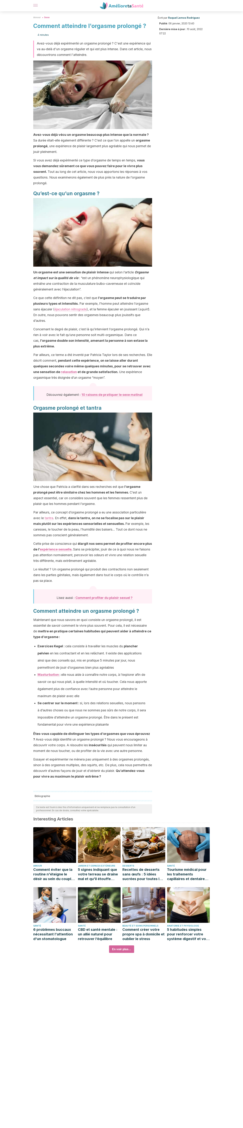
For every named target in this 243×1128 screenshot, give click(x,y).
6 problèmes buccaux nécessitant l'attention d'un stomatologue (53, 934)
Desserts (128, 865)
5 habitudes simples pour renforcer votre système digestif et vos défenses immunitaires (187, 934)
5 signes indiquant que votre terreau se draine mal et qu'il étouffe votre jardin (98, 874)
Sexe (47, 17)
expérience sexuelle (56, 549)
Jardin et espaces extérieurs (96, 865)
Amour (37, 17)
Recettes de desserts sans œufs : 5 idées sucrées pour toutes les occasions (142, 874)
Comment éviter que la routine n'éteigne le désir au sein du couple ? (53, 874)
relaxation (69, 372)
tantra (49, 518)
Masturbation (49, 674)
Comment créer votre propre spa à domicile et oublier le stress (143, 934)
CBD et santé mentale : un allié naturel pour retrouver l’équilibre (97, 934)
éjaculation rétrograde (70, 309)
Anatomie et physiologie (183, 925)
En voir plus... (121, 949)
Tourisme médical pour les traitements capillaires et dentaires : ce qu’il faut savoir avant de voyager (188, 874)
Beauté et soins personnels (140, 925)
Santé (171, 865)
